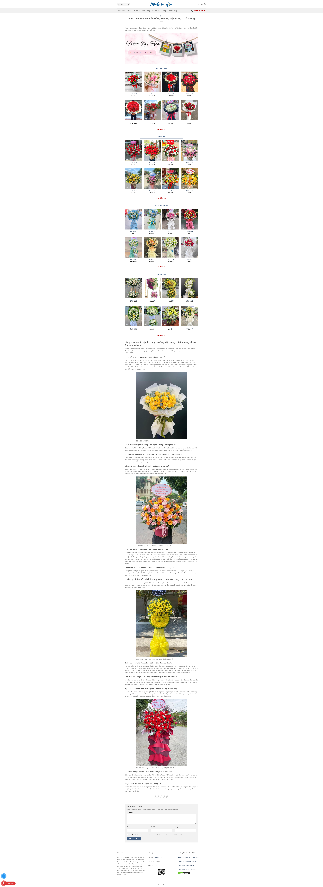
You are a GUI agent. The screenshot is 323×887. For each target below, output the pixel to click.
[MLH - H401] (189, 178)
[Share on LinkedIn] (167, 797)
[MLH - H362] (170, 150)
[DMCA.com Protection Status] (184, 873)
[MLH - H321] (189, 288)
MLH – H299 (189, 328)
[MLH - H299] (189, 316)
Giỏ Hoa (137, 11)
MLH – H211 (152, 162)
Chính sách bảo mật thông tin (186, 869)
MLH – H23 (171, 231)
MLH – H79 (171, 94)
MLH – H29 (171, 259)
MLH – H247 (170, 122)
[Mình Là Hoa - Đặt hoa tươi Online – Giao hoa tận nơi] (161, 4)
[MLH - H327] (152, 316)
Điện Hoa (161, 15)
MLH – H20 (152, 231)
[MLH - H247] (170, 110)
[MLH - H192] (189, 82)
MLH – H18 (133, 231)
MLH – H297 (170, 328)
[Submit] (128, 4)
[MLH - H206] (170, 178)
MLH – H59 (152, 94)
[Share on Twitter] (158, 797)
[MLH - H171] (133, 150)
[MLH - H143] (133, 110)
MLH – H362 (170, 162)
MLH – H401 (189, 190)
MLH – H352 (189, 122)
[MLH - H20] (152, 219)
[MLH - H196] (152, 110)
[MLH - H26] (133, 247)
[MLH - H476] (133, 178)
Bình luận (130, 812)
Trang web (178, 827)
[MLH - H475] (152, 178)
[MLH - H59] (152, 82)
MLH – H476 (133, 190)
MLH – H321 (189, 300)
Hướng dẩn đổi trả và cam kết (187, 861)
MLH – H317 (170, 300)
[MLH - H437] (133, 82)
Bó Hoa (129, 11)
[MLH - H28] (152, 247)
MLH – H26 (133, 259)
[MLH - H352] (189, 110)
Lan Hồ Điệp (172, 11)
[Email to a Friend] (161, 797)
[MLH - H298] (152, 288)
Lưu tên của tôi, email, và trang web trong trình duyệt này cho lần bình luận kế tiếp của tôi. (156, 834)
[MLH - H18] (133, 219)
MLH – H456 (133, 300)
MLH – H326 (133, 328)
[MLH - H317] (170, 288)
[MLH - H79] (170, 82)
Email (153, 827)
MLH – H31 (190, 259)
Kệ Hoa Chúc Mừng (159, 11)
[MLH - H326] (133, 316)
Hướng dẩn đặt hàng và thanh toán (188, 857)
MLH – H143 (133, 122)
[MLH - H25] (189, 219)
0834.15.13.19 (158, 857)
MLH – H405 (189, 162)
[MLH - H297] (170, 316)
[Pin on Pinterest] (164, 797)
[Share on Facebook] (155, 797)
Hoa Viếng (146, 11)
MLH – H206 (170, 190)
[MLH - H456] (133, 288)
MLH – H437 (133, 94)
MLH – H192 (189, 94)
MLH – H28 (152, 259)
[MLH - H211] (152, 150)
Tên (128, 827)
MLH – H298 (152, 300)
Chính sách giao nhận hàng (186, 865)
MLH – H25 (190, 231)
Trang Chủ (121, 11)
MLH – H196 (152, 122)
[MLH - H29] (170, 247)
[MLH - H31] (189, 247)
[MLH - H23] (170, 219)
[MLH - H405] (189, 150)
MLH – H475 (152, 190)
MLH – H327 (152, 328)
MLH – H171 (133, 162)
